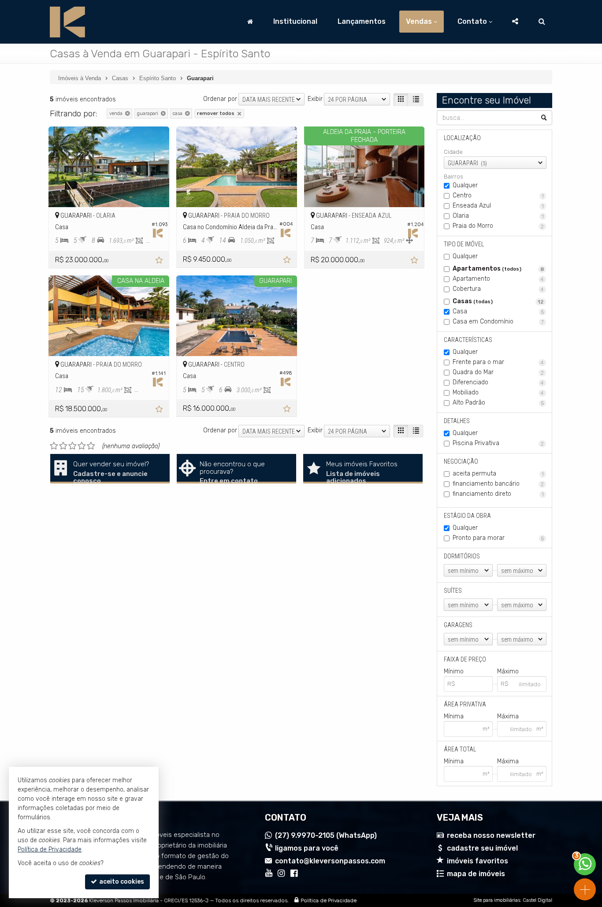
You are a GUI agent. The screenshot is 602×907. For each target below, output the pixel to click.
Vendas (419, 21)
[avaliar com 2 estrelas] (63, 446)
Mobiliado (498, 392)
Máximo (508, 671)
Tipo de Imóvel (464, 244)
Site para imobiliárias (496, 900)
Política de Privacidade (329, 900)
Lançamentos (362, 21)
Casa (498, 311)
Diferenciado (498, 382)
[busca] (542, 22)
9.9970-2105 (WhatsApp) (326, 835)
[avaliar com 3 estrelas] (72, 446)
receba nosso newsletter (491, 835)
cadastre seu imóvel (482, 848)
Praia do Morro (498, 226)
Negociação (461, 461)
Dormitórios (462, 556)
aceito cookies (121, 881)
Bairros (453, 176)
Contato (472, 21)
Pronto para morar (498, 538)
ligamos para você (306, 848)
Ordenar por (220, 99)
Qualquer (465, 185)
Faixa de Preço (465, 659)
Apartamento (498, 279)
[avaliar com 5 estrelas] (91, 446)
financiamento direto (498, 494)
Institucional (295, 21)
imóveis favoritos (477, 861)
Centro (498, 195)
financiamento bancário (498, 483)
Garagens (458, 624)
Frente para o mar (498, 362)
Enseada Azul (498, 205)
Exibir (315, 99)
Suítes (453, 590)
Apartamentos (498, 268)
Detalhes (457, 420)
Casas (498, 301)
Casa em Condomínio (498, 321)
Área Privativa (465, 704)
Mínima (454, 716)
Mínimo (454, 671)
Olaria (498, 215)
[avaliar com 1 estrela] (54, 446)
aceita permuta (498, 473)
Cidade (453, 152)
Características (468, 339)
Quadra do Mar (498, 372)
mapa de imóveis (476, 874)
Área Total (460, 749)
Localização (462, 137)
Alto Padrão (498, 402)
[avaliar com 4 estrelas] (82, 446)
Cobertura (498, 289)
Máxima (508, 716)
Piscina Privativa (498, 443)
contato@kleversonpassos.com (330, 861)
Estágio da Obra (467, 515)
